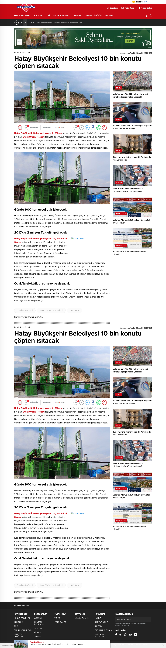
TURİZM (37, 636)
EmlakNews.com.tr (22, 52)
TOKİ (48, 15)
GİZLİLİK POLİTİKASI (103, 630)
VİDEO (57, 618)
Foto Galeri (129, 8)
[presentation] (21, 22)
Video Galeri (146, 8)
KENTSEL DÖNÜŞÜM (93, 15)
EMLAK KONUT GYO (61, 15)
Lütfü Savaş (74, 310)
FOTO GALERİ (60, 622)
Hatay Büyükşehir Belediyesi (51, 310)
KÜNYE (98, 618)
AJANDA (77, 15)
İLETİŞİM (98, 626)
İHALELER (38, 15)
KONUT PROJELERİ (22, 15)
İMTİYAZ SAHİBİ (101, 622)
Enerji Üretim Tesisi (25, 310)
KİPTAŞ (37, 632)
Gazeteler (114, 8)
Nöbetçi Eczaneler (82, 618)
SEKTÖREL (109, 15)
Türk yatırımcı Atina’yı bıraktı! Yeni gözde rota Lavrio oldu (59, 22)
